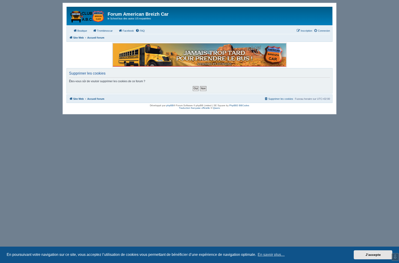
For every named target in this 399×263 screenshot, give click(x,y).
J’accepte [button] (373, 255)
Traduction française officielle (194, 108)
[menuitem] (140, 30)
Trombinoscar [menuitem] (105, 30)
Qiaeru (216, 108)
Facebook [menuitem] (128, 30)
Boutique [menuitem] (82, 30)
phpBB (170, 105)
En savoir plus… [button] (271, 255)
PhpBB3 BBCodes (239, 105)
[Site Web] (88, 15)
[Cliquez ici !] (199, 55)
